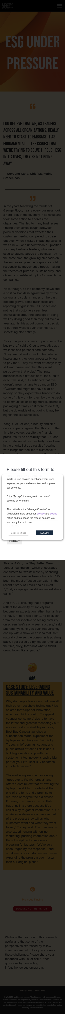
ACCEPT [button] (44, 533)
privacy (41, 513)
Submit (14, 541)
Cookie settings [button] (18, 533)
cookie (53, 513)
